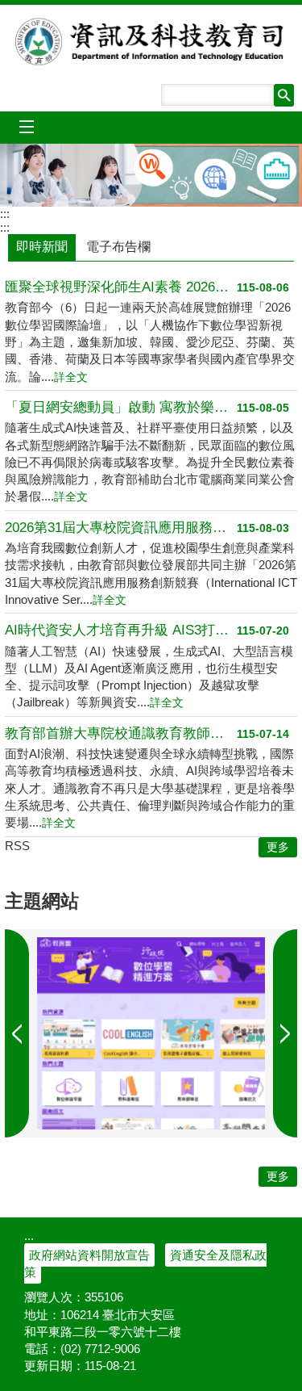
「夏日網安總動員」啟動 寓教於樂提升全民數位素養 (121, 407)
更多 (278, 1177)
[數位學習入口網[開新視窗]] (151, 1033)
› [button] (17, 1033)
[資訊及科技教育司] (151, 175)
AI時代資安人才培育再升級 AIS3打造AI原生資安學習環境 (121, 630)
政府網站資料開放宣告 (89, 1255)
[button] (284, 95)
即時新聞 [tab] (42, 246)
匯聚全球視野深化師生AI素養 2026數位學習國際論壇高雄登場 (121, 287)
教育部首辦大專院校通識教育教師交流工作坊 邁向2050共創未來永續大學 (121, 733)
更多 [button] (278, 847)
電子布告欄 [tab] (118, 246)
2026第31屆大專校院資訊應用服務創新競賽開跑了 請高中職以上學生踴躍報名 (121, 527)
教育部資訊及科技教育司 (151, 41)
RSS (17, 846)
